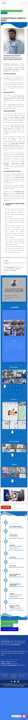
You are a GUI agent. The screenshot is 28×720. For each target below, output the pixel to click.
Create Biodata (4, 674)
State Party (5, 676)
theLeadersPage (8, 684)
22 (9, 499)
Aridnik (2, 643)
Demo (19, 674)
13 (21, 358)
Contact (6, 263)
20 (7, 499)
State (24, 674)
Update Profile (18, 11)
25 (13, 499)
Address (6, 260)
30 (19, 499)
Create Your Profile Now (9, 629)
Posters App (13, 674)
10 (17, 358)
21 (8, 499)
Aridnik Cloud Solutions (18, 685)
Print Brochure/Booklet (7, 11)
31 (20, 499)
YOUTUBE (6, 507)
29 (18, 499)
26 (14, 499)
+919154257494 (21, 665)
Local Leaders (13, 676)
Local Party (21, 676)
